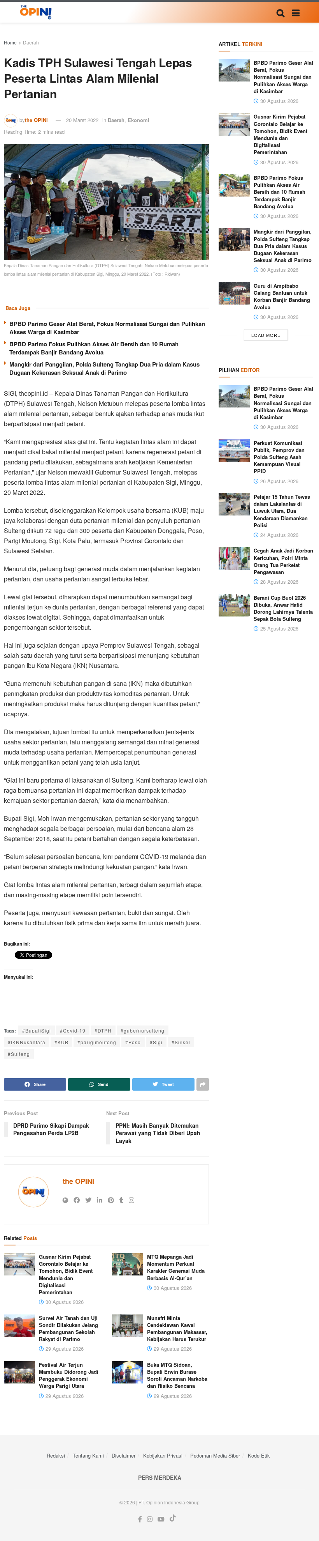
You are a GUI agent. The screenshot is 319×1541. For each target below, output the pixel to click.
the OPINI (36, 120)
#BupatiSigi (36, 1030)
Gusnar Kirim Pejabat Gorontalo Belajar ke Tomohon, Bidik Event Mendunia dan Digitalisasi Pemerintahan (66, 1274)
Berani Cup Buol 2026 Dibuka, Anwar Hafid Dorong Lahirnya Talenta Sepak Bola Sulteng (283, 608)
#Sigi (156, 1042)
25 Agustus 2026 (278, 628)
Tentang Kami (88, 1455)
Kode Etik (259, 1455)
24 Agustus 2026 (278, 534)
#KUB (61, 1042)
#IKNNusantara (27, 1042)
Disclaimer (123, 1455)
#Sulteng (19, 1053)
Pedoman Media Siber (215, 1455)
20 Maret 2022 (82, 120)
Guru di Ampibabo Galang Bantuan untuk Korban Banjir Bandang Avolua (282, 296)
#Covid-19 (73, 1030)
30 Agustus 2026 (64, 1301)
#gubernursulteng (143, 1030)
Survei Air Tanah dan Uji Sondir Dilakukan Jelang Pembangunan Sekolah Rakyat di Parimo (68, 1328)
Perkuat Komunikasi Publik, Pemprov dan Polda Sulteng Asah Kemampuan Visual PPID (279, 457)
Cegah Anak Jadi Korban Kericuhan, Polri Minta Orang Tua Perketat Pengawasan (283, 561)
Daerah (31, 42)
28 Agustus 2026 (278, 581)
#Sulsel (181, 1042)
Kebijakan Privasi (162, 1455)
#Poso (133, 1042)
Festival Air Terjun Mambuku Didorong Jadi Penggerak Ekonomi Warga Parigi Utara (68, 1375)
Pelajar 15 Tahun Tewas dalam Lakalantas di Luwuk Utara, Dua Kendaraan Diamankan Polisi (282, 511)
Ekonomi (138, 120)
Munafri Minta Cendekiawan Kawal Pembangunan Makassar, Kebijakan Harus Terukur (177, 1328)
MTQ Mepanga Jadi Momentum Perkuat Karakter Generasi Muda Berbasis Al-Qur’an (176, 1267)
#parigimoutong (96, 1042)
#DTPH (103, 1030)
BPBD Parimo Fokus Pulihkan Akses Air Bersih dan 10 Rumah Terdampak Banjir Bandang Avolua (94, 348)
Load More (265, 335)
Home (10, 42)
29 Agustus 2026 (64, 1348)
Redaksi (56, 1455)
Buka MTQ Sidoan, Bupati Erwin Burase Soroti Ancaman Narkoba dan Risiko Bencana (177, 1375)
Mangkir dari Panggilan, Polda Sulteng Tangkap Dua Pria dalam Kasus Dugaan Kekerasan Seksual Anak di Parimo (104, 368)
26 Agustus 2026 (278, 481)
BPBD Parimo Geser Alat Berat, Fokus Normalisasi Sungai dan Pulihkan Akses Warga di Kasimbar (107, 327)
